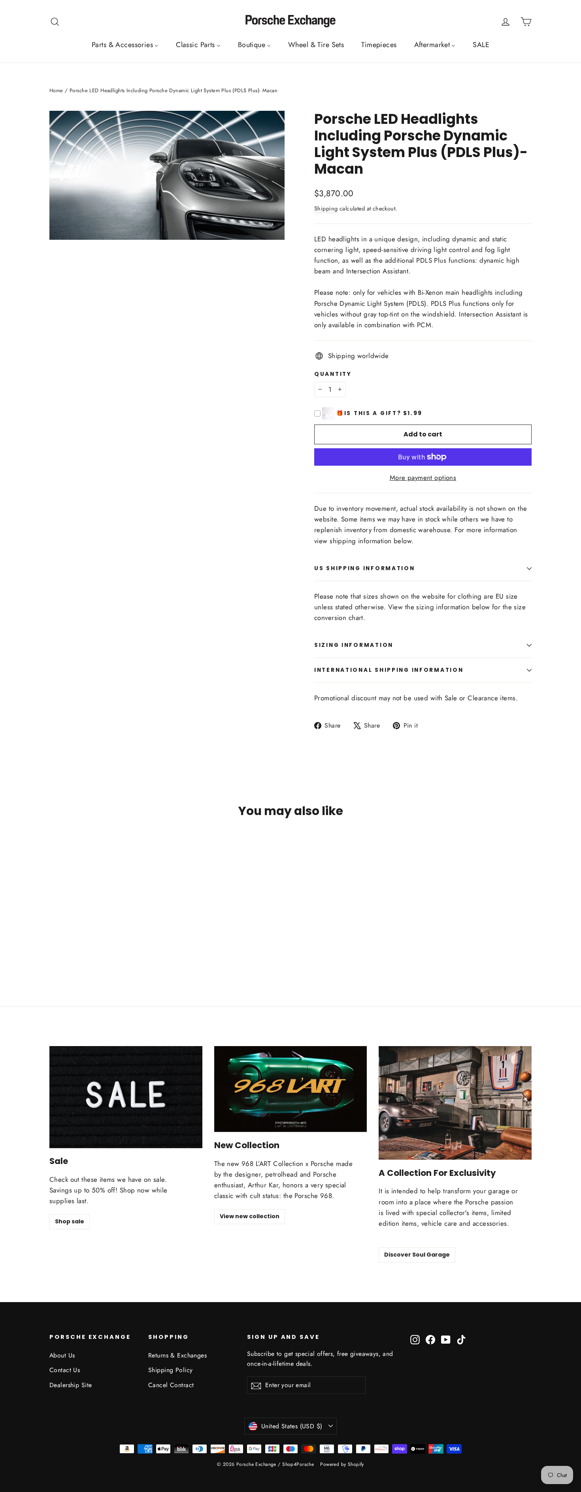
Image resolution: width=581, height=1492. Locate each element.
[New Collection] (290, 1089)
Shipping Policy (170, 1369)
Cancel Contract (171, 1385)
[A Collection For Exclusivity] (455, 1103)
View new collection (249, 1216)
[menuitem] (125, 45)
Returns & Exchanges (177, 1355)
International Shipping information (388, 670)
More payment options (423, 477)
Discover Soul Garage (417, 1255)
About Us (62, 1355)
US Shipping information (364, 568)
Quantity (333, 374)
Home (56, 90)
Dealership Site (70, 1385)
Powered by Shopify (342, 1464)
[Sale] (125, 1097)
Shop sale (69, 1221)
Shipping (326, 208)
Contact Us (64, 1369)
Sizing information (353, 645)
